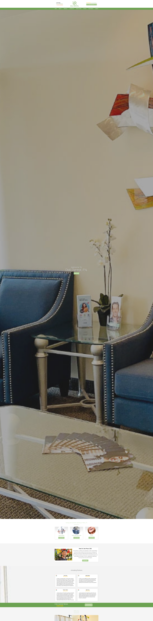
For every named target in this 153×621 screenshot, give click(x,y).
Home (56, 8)
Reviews (84, 8)
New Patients (91, 8)
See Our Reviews (88, 604)
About (60, 8)
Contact (96, 8)
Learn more (85, 560)
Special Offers (78, 8)
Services (65, 8)
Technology (72, 8)
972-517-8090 (59, 4)
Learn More (76, 273)
